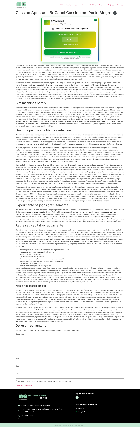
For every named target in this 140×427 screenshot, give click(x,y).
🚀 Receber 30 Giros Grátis (67, 52)
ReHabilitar (92, 5)
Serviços (120, 5)
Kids (61, 5)
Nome (18, 358)
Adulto (68, 5)
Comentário (20, 334)
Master (76, 5)
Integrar (102, 5)
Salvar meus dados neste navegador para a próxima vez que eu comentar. (44, 381)
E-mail (19, 366)
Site (17, 373)
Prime (84, 5)
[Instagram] (77, 397)
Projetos (111, 5)
